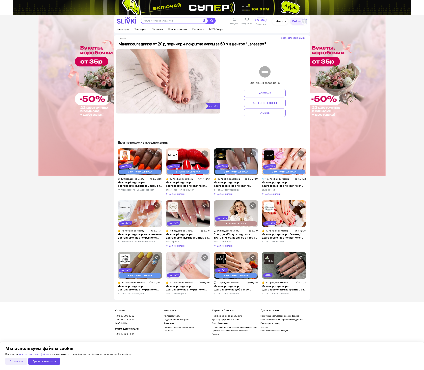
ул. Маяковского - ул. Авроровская (136, 189)
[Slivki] (126, 20)
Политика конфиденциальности (227, 316)
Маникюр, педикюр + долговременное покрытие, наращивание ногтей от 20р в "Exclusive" (233, 184)
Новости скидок (177, 29)
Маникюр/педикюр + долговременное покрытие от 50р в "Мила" (185, 184)
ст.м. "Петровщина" (176, 293)
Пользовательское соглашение (179, 327)
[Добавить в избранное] (156, 153)
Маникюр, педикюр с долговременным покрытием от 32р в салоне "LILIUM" (283, 288)
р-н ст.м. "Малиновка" (273, 241)
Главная (122, 38)
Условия (265, 93)
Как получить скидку (270, 323)
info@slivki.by (121, 323)
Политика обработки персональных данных (282, 319)
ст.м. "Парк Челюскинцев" (180, 189)
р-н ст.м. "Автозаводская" (131, 293)
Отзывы (265, 112)
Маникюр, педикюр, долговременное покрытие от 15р (185, 288)
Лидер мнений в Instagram (176, 319)
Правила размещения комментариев (229, 330)
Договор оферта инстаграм (225, 319)
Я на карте (140, 29)
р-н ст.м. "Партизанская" (227, 189)
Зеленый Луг (268, 189)
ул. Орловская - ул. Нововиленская (136, 241)
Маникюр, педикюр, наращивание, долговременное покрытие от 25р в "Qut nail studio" (140, 236)
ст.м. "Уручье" (173, 241)
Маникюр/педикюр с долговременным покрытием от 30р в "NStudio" (187, 236)
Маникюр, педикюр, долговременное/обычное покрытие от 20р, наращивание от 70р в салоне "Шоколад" (234, 288)
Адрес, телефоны (265, 103)
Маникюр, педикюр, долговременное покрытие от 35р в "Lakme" (281, 184)
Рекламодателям (172, 316)
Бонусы (215, 334)
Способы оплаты (220, 323)
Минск (279, 21)
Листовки (157, 29)
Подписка (198, 29)
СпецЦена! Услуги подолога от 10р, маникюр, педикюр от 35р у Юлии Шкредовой (235, 236)
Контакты (168, 330)
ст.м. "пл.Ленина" (223, 241)
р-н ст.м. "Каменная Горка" (276, 293)
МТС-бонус (216, 29)
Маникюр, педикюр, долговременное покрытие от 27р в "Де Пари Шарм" (137, 288)
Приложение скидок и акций (274, 330)
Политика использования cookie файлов (280, 316)
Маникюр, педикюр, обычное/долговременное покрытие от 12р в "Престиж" (281, 236)
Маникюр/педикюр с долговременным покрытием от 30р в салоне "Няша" (139, 184)
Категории (123, 29)
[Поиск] (212, 20)
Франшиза (169, 323)
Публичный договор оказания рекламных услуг (235, 327)
